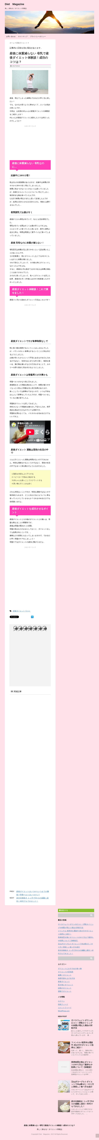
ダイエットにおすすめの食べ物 (70, 969)
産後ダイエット (19, 611)
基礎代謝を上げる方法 (66, 978)
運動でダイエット (64, 991)
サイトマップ (23, 36)
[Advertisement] (30, 142)
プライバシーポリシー (38, 36)
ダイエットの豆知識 (65, 972)
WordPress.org (63, 1011)
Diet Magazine (14, 4)
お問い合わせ (11, 36)
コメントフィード (64, 1008)
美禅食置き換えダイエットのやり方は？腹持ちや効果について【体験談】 (81, 1064)
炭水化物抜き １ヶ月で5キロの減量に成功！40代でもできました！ (82, 1103)
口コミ (27, 611)
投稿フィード (63, 1004)
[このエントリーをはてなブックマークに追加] (32, 617)
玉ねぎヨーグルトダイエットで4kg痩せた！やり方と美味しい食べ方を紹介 (82, 1084)
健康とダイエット (64, 975)
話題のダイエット (64, 988)
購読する (64, 910)
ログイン (61, 1001)
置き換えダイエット (65, 985)
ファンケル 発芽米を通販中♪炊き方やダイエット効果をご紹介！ (82, 1045)
